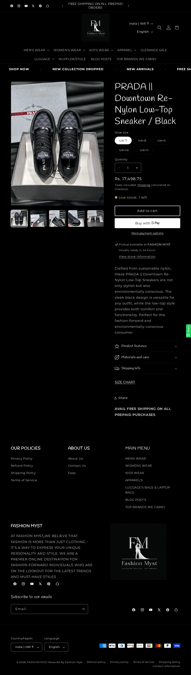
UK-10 (125, 151)
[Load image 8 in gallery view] (95, 218)
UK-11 (145, 151)
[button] (36, 50)
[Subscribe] (83, 609)
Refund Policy (22, 465)
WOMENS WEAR (138, 465)
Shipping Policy (23, 473)
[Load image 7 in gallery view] (76, 218)
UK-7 (123, 140)
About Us (75, 458)
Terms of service (143, 662)
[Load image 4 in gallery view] (57, 218)
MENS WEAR (135, 458)
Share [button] (123, 398)
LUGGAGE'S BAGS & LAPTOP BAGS (147, 490)
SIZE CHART (125, 382)
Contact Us (77, 465)
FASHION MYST (37, 662)
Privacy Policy (22, 458)
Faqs (72, 473)
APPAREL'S (134, 480)
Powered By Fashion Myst (65, 662)
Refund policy (96, 662)
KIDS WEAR (134, 473)
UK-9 (162, 141)
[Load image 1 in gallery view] (19, 218)
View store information (137, 256)
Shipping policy (169, 662)
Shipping (143, 184)
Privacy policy (119, 662)
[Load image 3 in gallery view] (38, 218)
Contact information (166, 666)
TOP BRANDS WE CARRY (145, 507)
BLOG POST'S (136, 500)
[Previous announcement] (62, 6)
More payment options (147, 233)
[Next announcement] (128, 6)
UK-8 (143, 141)
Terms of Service (24, 480)
